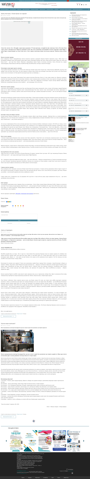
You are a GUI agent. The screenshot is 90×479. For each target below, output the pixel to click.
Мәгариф (8, 15)
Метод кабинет (13, 9)
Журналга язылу (50, 9)
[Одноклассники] (8, 201)
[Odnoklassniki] (84, 5)
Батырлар (56, 9)
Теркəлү (77, 3)
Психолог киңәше (34, 9)
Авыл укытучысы (26, 9)
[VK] (77, 5)
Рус (69, 0)
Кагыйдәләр (45, 477)
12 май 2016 (4, 15)
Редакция (29, 477)
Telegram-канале (19, 313)
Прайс (52, 477)
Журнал (23, 477)
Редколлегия (37, 477)
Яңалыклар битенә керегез (7, 316)
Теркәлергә (28, 223)
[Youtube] (82, 5)
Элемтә (58, 477)
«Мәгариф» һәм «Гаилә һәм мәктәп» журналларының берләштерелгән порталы (31, 0)
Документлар (66, 477)
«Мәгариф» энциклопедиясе (65, 9)
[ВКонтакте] (6, 201)
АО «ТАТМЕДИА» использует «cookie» (23, 471)
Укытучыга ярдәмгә (5, 9)
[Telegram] (86, 5)
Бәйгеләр (19, 9)
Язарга (19, 220)
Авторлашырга (10, 223)
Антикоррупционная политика (21, 470)
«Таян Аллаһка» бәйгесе (77, 9)
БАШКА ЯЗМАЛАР (78, 38)
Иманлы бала (42, 9)
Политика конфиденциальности (22, 473)
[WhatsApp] (9, 201)
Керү (79, 3)
